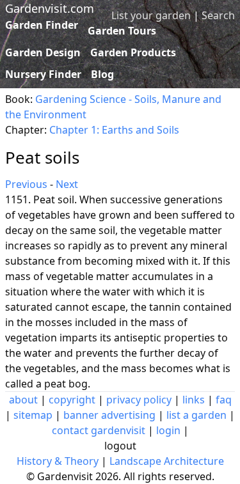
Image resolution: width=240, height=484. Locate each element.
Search (218, 15)
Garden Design (43, 52)
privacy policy (139, 400)
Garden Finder (41, 25)
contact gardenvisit (98, 430)
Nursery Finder (43, 74)
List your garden (151, 15)
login (168, 430)
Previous (26, 184)
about (23, 400)
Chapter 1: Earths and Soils (114, 130)
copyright (72, 400)
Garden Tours (122, 31)
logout (120, 446)
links (193, 400)
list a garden (196, 415)
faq (224, 400)
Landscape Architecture (166, 461)
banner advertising (109, 415)
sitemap (32, 415)
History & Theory (58, 461)
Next (67, 184)
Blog (102, 74)
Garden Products (133, 52)
